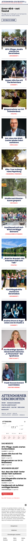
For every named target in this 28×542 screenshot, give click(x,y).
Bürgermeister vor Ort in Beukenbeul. (14, 110)
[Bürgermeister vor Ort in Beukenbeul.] (14, 99)
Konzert (14, 84)
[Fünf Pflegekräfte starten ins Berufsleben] (14, 280)
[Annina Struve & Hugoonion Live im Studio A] (14, 311)
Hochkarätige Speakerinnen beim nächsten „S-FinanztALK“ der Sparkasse (14, 353)
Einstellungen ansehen (14, 534)
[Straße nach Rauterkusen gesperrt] (14, 188)
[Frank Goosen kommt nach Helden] (14, 373)
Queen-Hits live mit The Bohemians (14, 81)
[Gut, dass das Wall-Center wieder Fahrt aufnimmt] (14, 128)
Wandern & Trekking (14, 174)
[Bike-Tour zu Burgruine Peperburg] (14, 159)
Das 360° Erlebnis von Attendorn (11, 498)
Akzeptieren (14, 526)
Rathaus (14, 203)
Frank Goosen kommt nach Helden (14, 384)
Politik (13, 114)
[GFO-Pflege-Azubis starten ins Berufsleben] (14, 39)
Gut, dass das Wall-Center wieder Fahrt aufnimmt (14, 140)
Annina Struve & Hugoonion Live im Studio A (14, 322)
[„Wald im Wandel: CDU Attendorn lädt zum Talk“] (14, 249)
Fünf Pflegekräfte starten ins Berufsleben (14, 291)
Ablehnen (14, 530)
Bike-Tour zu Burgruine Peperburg (14, 170)
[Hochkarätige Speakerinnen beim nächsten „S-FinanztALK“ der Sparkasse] (14, 340)
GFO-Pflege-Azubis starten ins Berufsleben (14, 51)
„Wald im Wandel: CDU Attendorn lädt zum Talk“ (14, 260)
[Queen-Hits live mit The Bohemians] (14, 70)
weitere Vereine (13, 387)
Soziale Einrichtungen (14, 234)
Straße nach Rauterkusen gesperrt (14, 199)
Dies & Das (13, 145)
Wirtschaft (13, 358)
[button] (25, 505)
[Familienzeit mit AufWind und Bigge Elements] (14, 218)
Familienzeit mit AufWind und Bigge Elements (14, 229)
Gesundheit (14, 56)
